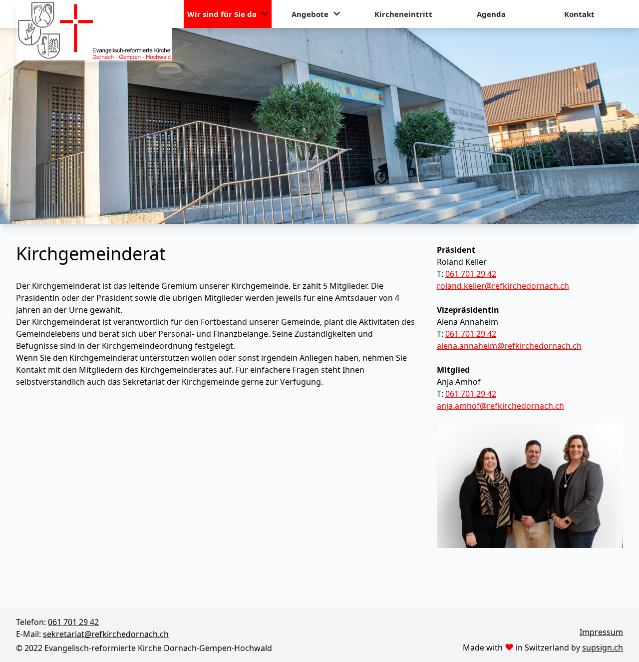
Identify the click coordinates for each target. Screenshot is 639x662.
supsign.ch (602, 647)
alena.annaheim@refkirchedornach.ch (509, 345)
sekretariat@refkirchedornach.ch (106, 634)
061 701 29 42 (470, 273)
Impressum (601, 632)
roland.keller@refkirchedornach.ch (503, 285)
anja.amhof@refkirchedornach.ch (500, 405)
